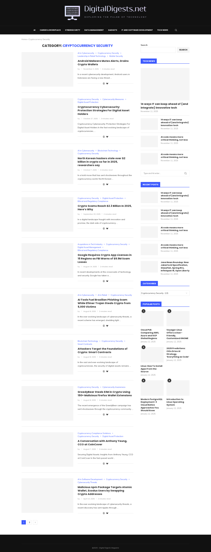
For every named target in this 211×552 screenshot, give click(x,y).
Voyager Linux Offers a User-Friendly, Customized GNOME (177, 334)
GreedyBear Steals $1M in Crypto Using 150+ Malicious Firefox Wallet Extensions (105, 393)
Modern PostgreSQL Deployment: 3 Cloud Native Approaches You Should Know (151, 405)
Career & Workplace (50, 30)
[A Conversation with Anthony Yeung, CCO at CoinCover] (47, 449)
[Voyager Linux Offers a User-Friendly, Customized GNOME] (178, 318)
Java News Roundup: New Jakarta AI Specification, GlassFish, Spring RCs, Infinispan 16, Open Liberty (175, 266)
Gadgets (112, 30)
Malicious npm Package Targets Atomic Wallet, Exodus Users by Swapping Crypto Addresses (105, 490)
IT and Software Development (137, 30)
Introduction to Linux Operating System (175, 402)
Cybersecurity (72, 30)
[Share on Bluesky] (107, 83)
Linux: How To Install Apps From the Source (151, 369)
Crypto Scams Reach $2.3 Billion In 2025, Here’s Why (105, 207)
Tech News (162, 30)
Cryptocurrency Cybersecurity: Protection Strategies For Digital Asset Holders (103, 110)
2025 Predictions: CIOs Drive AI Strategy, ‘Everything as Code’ (178, 352)
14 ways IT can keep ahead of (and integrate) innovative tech (164, 105)
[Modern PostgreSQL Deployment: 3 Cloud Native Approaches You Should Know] (152, 388)
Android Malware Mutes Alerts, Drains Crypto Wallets (103, 62)
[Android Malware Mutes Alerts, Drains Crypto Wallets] (47, 69)
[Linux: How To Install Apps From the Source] (152, 354)
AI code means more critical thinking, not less (174, 138)
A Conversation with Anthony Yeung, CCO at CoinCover (102, 442)
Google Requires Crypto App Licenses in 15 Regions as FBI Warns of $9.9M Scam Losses (105, 258)
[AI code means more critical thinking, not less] (149, 141)
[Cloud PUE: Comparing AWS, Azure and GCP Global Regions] (152, 318)
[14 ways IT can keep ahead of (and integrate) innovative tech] (165, 84)
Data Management (94, 30)
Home (24, 39)
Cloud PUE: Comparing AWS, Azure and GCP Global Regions (150, 334)
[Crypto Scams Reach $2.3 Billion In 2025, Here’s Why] (47, 214)
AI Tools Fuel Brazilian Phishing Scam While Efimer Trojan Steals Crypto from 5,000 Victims (104, 303)
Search (144, 45)
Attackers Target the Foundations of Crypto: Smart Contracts (102, 350)
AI (34, 30)
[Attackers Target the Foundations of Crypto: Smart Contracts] (47, 357)
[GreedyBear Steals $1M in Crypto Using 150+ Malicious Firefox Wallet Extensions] (47, 403)
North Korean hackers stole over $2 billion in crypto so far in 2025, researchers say (101, 161)
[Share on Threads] (104, 83)
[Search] (176, 30)
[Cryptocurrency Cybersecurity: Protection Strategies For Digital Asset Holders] (47, 115)
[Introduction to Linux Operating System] (178, 388)
